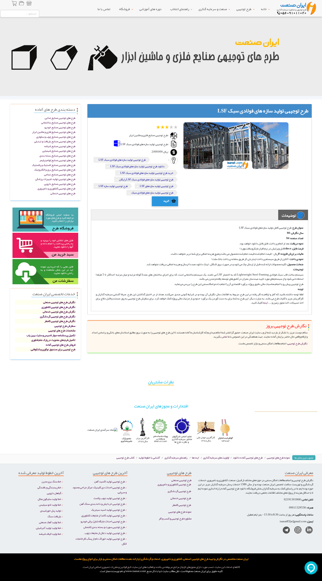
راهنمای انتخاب (179, 9)
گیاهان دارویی (54, 493)
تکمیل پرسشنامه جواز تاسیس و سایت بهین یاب (51, 335)
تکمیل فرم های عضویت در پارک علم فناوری (53, 340)
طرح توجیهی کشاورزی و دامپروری (174, 484)
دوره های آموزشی (150, 9)
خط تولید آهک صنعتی (50, 522)
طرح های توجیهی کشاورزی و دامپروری (56, 188)
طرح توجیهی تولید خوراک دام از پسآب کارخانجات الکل (101, 541)
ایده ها (195, 457)
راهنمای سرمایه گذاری (176, 457)
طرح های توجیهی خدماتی (62, 193)
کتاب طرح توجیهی (125, 457)
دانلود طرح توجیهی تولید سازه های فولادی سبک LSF (137, 166)
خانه (264, 9)
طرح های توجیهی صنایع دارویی (59, 184)
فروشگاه (124, 9)
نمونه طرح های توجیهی (278, 457)
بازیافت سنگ (54, 516)
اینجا (265, 302)
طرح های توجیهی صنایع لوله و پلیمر (57, 160)
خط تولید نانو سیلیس (50, 504)
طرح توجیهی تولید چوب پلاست (109, 498)
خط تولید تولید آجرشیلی (48, 528)
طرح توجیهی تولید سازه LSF (113, 186)
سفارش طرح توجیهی (64, 326)
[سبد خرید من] (45, 247)
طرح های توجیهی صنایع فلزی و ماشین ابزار (53, 132)
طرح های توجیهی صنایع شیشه (59, 146)
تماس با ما (103, 9)
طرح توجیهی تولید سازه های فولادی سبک (152, 192)
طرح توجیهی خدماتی (180, 498)
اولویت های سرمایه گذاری (216, 457)
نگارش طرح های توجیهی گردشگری (57, 316)
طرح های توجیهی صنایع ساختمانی (58, 122)
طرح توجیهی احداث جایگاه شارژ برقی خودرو (103, 521)
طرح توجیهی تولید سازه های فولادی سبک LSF (122, 159)
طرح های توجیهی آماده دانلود (248, 457)
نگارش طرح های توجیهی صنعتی (59, 302)
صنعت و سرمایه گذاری (212, 9)
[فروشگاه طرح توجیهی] (28, 4)
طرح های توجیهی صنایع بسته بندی (57, 155)
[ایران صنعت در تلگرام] (284, 531)
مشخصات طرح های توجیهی (61, 330)
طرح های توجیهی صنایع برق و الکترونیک (54, 169)
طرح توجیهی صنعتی (181, 480)
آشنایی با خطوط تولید (149, 457)
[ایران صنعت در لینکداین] (307, 531)
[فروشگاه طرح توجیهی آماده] (45, 221)
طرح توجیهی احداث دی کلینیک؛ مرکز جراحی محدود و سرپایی (100, 490)
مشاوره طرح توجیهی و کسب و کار (175, 518)
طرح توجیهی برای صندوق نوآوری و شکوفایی (53, 349)
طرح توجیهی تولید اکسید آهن (109, 481)
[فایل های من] (21, 4)
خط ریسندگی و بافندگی (49, 487)
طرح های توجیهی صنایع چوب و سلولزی (55, 136)
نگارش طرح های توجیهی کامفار (59, 321)
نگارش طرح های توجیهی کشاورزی (58, 307)
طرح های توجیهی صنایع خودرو (59, 127)
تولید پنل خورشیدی (50, 510)
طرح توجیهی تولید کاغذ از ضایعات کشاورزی (103, 515)
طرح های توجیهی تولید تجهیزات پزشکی (55, 179)
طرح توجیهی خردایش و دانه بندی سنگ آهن (102, 503)
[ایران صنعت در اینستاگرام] (296, 531)
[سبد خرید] (14, 4)
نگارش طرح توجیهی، (297, 343)
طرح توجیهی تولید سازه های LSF (156, 186)
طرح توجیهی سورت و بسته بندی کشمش (104, 527)
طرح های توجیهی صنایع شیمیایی (58, 150)
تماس (224, 336)
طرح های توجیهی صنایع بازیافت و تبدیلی (54, 141)
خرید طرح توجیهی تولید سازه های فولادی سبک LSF (146, 173)
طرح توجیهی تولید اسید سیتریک (108, 509)
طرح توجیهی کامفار (181, 505)
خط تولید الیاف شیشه (50, 534)
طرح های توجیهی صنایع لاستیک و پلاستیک (53, 165)
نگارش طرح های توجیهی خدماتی (59, 311)
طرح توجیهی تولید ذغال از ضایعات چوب (105, 533)
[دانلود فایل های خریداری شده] (45, 273)
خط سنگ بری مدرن (51, 481)
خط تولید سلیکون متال (49, 499)
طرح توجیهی (243, 9)
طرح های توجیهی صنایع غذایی (60, 118)
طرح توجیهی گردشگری (179, 491)
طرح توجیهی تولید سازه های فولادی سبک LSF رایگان (146, 179)
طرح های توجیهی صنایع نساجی (59, 174)
